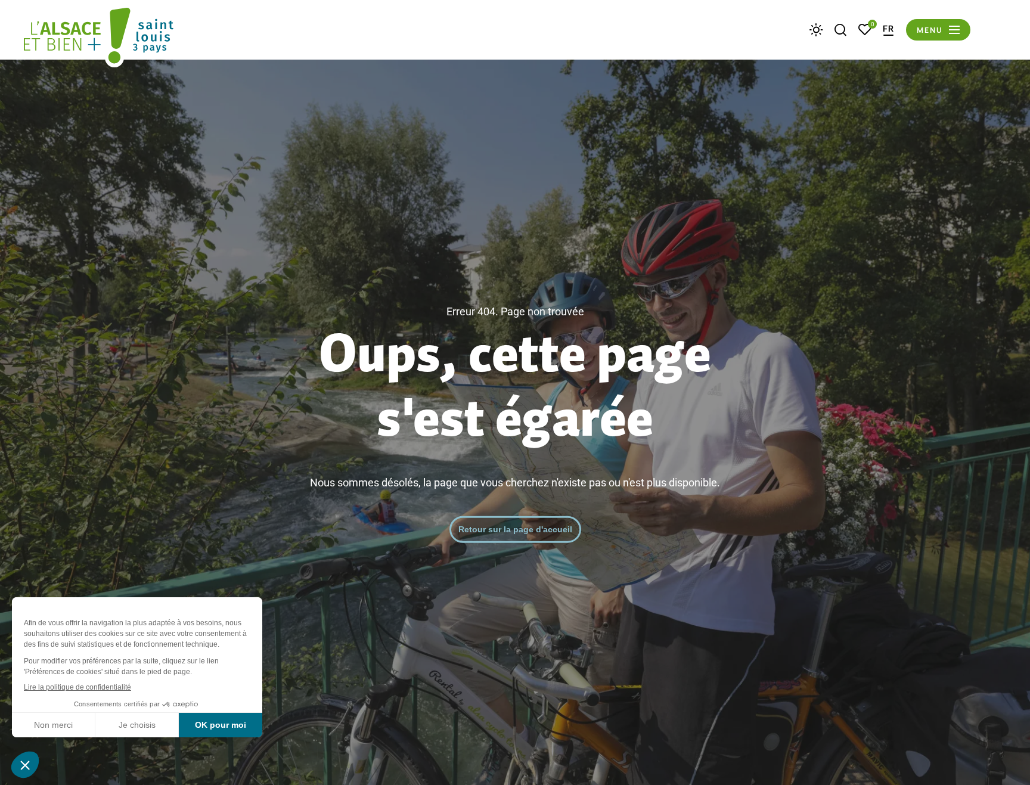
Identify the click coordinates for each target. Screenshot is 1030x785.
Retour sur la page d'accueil (515, 528)
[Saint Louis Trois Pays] (98, 37)
